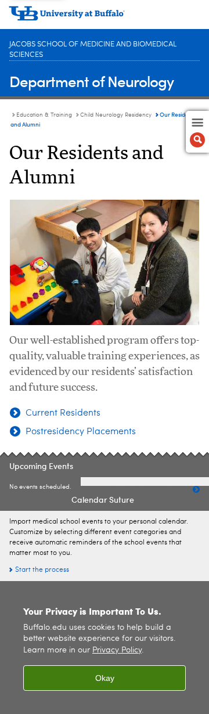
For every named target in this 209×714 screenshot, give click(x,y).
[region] (104, 647)
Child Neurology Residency (116, 115)
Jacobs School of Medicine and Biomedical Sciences (92, 50)
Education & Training (44, 115)
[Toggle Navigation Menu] (197, 132)
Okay (104, 678)
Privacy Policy (117, 650)
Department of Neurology (91, 81)
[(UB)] (104, 17)
